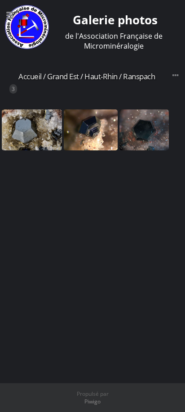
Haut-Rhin (101, 76)
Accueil (30, 76)
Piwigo (92, 401)
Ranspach (139, 76)
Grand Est (63, 76)
